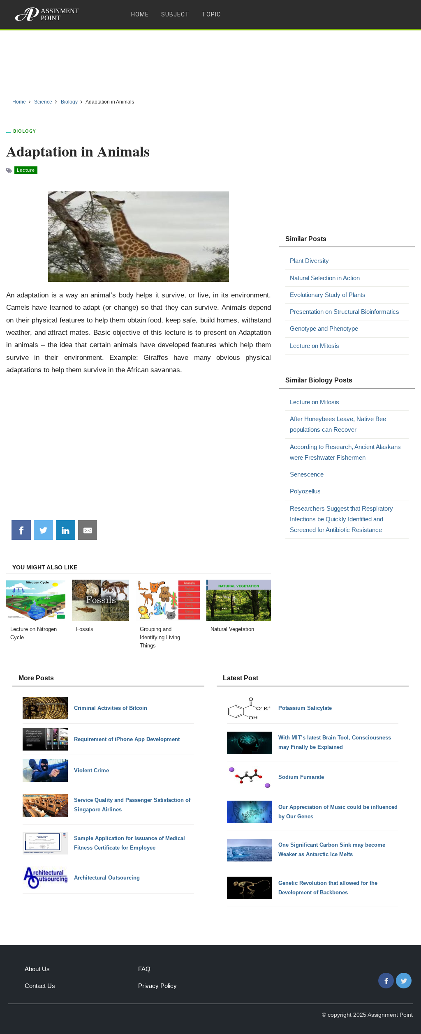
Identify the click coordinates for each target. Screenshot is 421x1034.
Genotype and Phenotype (324, 328)
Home (140, 14)
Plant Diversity (309, 260)
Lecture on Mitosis (314, 345)
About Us (37, 968)
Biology (24, 131)
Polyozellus (305, 491)
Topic (211, 14)
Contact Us (40, 985)
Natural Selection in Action (325, 277)
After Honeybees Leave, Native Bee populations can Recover (338, 424)
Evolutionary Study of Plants (327, 294)
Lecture (26, 170)
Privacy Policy (157, 985)
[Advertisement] (210, 61)
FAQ (144, 968)
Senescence (307, 474)
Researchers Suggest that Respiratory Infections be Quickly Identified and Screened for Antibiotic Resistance (341, 519)
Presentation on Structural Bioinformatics (344, 311)
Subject (175, 14)
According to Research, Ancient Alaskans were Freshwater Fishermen (345, 452)
